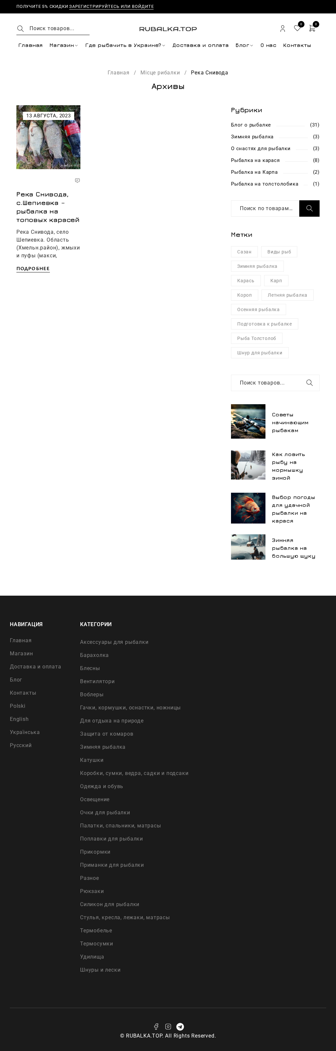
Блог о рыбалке (251, 125)
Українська (25, 732)
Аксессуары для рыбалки (114, 642)
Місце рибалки (160, 72)
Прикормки (95, 852)
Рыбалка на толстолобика (264, 184)
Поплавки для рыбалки (111, 839)
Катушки (92, 760)
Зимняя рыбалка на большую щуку (294, 548)
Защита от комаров (107, 734)
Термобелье (96, 930)
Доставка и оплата (35, 667)
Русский (21, 745)
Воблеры (92, 694)
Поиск (309, 208)
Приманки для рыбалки (112, 865)
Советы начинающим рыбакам (290, 422)
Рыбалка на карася (255, 160)
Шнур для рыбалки (260, 352)
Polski (18, 706)
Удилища (92, 957)
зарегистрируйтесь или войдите (111, 6)
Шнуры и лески (100, 970)
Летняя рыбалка (287, 295)
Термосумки (96, 944)
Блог (16, 680)
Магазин (21, 653)
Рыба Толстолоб (256, 338)
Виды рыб (279, 251)
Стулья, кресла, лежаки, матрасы (125, 917)
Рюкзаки (92, 891)
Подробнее (33, 268)
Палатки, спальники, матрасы (120, 826)
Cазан (244, 251)
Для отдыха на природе (112, 721)
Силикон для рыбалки (109, 904)
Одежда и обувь (101, 786)
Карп (276, 280)
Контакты (23, 693)
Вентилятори (97, 681)
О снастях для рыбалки (261, 148)
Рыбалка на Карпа (254, 172)
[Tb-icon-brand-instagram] (168, 1027)
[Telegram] (180, 1027)
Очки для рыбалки (105, 812)
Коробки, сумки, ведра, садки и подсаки (134, 773)
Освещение (95, 799)
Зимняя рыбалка (252, 137)
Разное (89, 878)
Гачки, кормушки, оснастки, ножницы (130, 707)
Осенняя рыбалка (258, 309)
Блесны (90, 668)
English (19, 719)
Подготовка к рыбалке (264, 324)
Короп (244, 295)
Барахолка (94, 655)
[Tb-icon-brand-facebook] (156, 1027)
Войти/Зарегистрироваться (282, 28)
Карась (246, 280)
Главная (119, 72)
